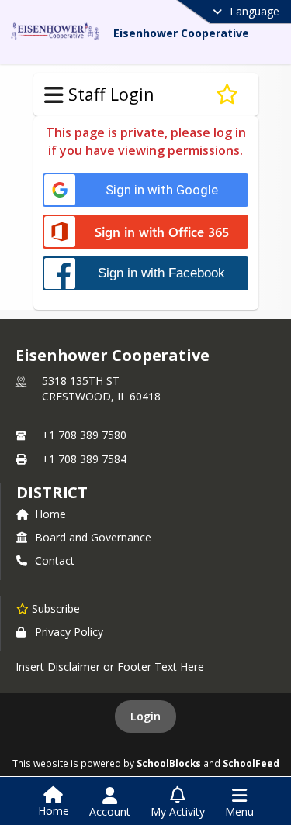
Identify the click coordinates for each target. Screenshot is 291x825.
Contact (54, 560)
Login (145, 716)
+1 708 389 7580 (84, 435)
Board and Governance (93, 537)
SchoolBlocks (169, 763)
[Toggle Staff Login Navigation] (54, 95)
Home (50, 514)
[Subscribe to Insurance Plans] (227, 94)
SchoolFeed (251, 763)
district (52, 492)
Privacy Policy (69, 631)
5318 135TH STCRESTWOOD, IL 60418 (101, 388)
